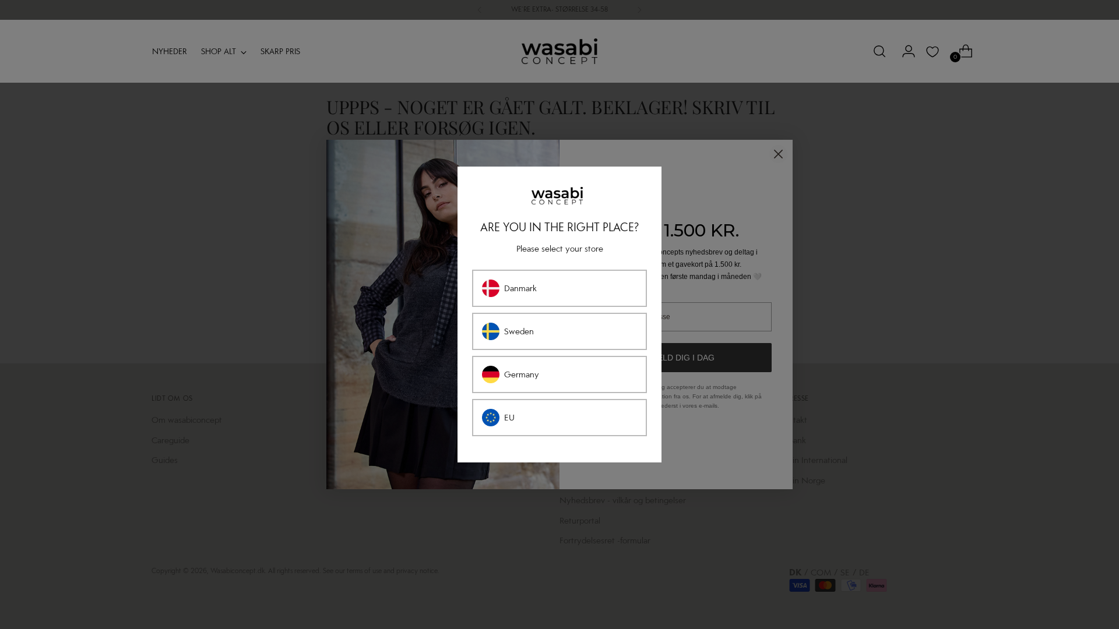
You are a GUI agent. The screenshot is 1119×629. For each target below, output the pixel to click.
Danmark (520, 288)
